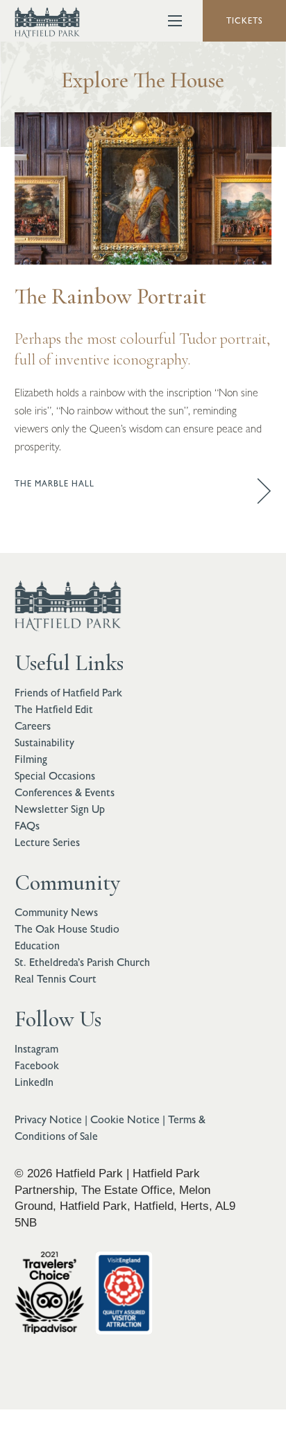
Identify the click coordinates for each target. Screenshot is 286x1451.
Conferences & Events (65, 792)
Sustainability (44, 742)
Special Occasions (55, 775)
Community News (56, 912)
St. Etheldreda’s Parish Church (82, 962)
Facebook (37, 1065)
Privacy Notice (48, 1119)
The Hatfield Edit (54, 709)
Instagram (36, 1048)
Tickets (244, 21)
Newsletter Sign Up (60, 809)
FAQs (27, 825)
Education (37, 945)
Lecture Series (47, 842)
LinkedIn (34, 1082)
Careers (33, 725)
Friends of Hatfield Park (68, 692)
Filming (31, 759)
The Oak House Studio (67, 928)
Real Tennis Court (55, 978)
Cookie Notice (125, 1119)
